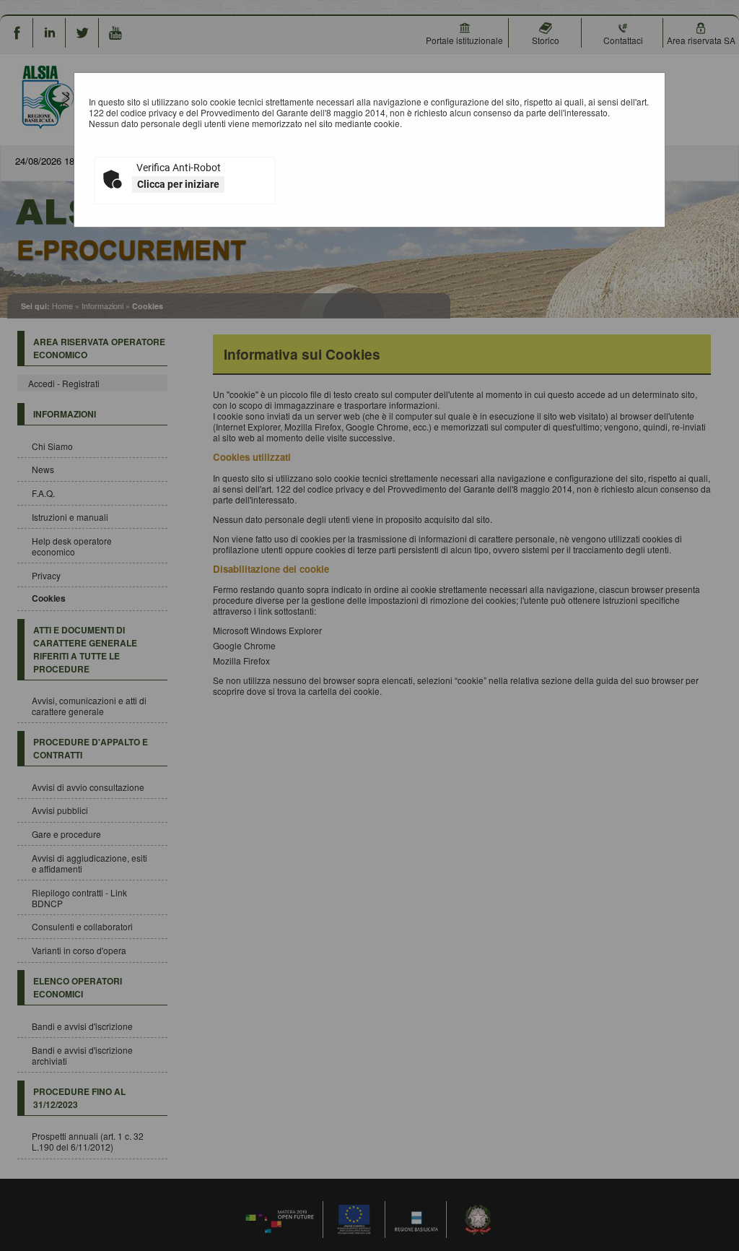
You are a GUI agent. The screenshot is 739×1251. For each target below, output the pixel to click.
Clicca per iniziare (178, 184)
